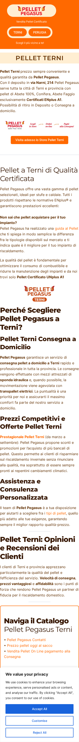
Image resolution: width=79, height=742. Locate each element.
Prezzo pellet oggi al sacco (29, 645)
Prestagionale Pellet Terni (22, 437)
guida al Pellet (66, 228)
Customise (39, 721)
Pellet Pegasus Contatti (26, 640)
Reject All (39, 732)
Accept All (39, 709)
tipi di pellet (56, 513)
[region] (39, 704)
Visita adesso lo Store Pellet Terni (39, 140)
